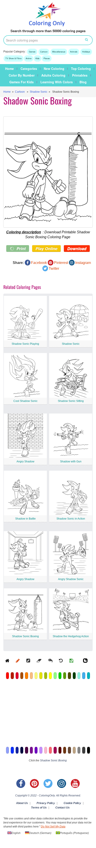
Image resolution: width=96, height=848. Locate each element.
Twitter (54, 268)
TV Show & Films (13, 58)
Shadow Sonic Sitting (71, 401)
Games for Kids (21, 82)
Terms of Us (39, 807)
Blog (83, 82)
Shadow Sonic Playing (25, 343)
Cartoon (44, 51)
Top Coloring (81, 68)
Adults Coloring (53, 75)
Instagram (83, 263)
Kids (37, 58)
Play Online (46, 248)
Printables (80, 75)
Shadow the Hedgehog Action (71, 636)
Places (47, 58)
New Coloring (54, 68)
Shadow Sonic (38, 91)
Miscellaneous (58, 51)
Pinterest (61, 263)
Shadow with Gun (70, 461)
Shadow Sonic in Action (70, 518)
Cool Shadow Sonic (25, 401)
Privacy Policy (46, 803)
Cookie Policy (72, 803)
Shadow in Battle (25, 518)
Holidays (86, 51)
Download (76, 248)
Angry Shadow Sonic (70, 579)
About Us (22, 803)
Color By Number (22, 75)
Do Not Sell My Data (53, 826)
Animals (73, 51)
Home (9, 68)
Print (20, 248)
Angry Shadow (25, 461)
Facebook (39, 263)
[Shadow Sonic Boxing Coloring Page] (48, 172)
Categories (29, 68)
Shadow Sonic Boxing (25, 636)
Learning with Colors (56, 82)
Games (32, 51)
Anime (28, 58)
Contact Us (62, 807)
